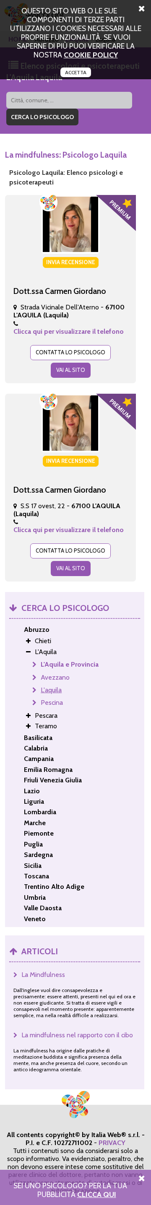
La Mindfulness (43, 975)
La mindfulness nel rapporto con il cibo (77, 1035)
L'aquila (51, 690)
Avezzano (55, 677)
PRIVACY (112, 1143)
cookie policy (91, 54)
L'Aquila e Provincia (70, 664)
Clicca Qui (96, 1194)
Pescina (52, 702)
